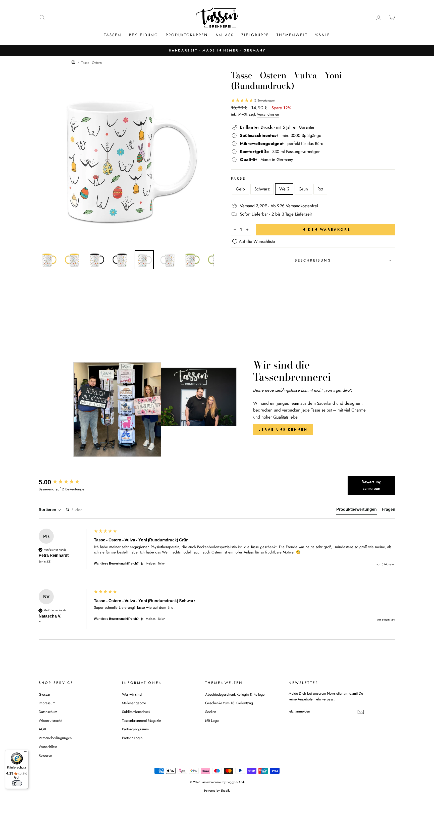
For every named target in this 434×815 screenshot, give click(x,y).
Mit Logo (212, 720)
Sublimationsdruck (136, 711)
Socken (210, 711)
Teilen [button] (161, 564)
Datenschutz (48, 711)
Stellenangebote (134, 702)
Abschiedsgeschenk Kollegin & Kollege (234, 694)
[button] (313, 100)
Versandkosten (268, 114)
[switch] (17, 783)
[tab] (356, 510)
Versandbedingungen (55, 737)
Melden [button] (150, 564)
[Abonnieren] (360, 711)
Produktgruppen (187, 35)
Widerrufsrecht (50, 720)
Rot (320, 189)
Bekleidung (143, 35)
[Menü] (25, 753)
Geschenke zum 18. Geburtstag (229, 702)
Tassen (113, 35)
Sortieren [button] (48, 509)
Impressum (47, 702)
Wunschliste (48, 746)
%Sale (322, 35)
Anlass (224, 35)
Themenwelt (292, 35)
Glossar (44, 694)
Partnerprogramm (135, 729)
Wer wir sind (132, 694)
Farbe (238, 178)
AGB (42, 729)
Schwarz (262, 189)
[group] (65, 482)
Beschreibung (313, 260)
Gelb (240, 189)
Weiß (284, 189)
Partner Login (132, 737)
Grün (303, 189)
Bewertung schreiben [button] (372, 485)
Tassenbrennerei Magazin (141, 720)
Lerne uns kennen (282, 429)
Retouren (45, 755)
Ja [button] (142, 564)
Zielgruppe (255, 35)
